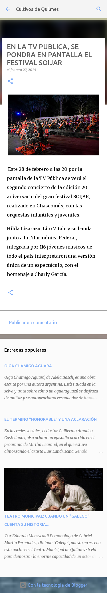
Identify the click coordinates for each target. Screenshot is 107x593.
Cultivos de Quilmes (37, 9)
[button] (10, 81)
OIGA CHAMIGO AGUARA (28, 366)
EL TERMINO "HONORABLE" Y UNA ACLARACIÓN (50, 419)
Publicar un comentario (33, 322)
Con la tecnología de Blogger (57, 585)
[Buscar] (99, 9)
